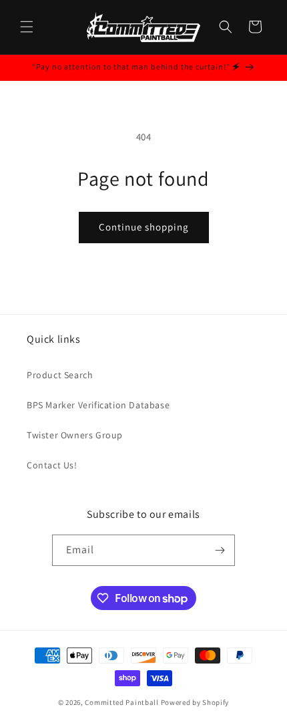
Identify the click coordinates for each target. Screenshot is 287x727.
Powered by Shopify (195, 702)
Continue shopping (144, 227)
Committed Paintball (121, 702)
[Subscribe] (219, 550)
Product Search (60, 375)
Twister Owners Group (75, 435)
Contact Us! (52, 465)
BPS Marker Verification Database (98, 405)
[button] (26, 26)
